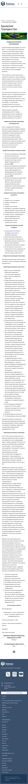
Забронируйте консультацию (10, 702)
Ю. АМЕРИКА (13, 22)
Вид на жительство (10, 270)
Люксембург (5, 738)
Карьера (4, 709)
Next (14, 645)
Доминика (5, 767)
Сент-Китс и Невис (7, 770)
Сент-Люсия (5, 772)
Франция (4, 747)
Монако (4, 743)
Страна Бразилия (6, 22)
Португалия (5, 745)
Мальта (4, 741)
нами (16, 620)
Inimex (6, 614)
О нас (3, 698)
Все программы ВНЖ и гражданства (11, 700)
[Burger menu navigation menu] (25, 3)
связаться (18, 98)
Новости (4, 716)
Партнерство (5, 712)
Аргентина (5, 722)
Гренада (4, 765)
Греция (4, 731)
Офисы (4, 705)
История (4, 609)
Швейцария (5, 750)
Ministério (19, 245)
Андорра (4, 729)
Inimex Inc (4, 623)
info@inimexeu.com (9, 683)
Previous (14, 638)
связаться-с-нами (6, 707)
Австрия (4, 727)
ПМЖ (23, 416)
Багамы (4, 763)
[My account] (18, 3)
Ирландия (5, 734)
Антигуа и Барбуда (7, 760)
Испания (4, 736)
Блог (3, 714)
